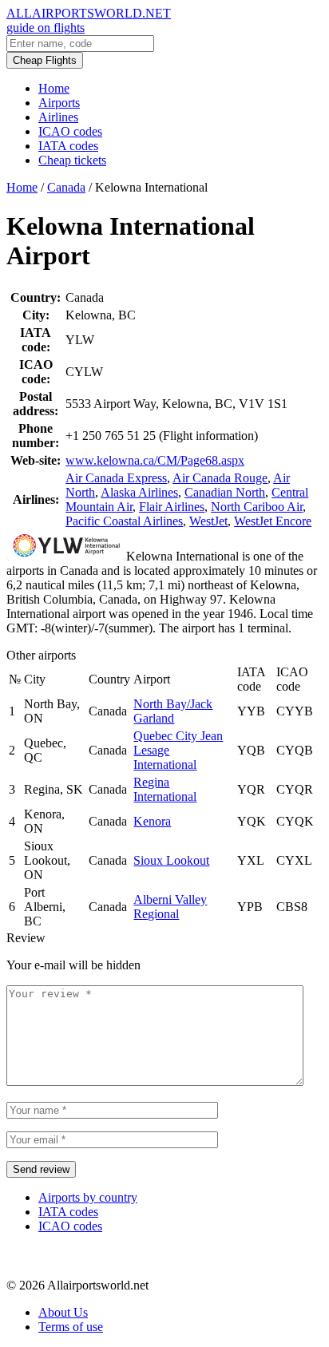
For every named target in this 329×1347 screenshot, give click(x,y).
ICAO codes (70, 131)
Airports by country (87, 1197)
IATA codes (68, 146)
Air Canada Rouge (220, 478)
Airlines (58, 117)
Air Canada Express (116, 478)
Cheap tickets (72, 160)
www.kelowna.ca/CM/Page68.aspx (154, 460)
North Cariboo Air (257, 506)
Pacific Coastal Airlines (124, 521)
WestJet (208, 521)
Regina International (164, 789)
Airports (59, 102)
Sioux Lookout (171, 860)
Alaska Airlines (139, 492)
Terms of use (70, 1326)
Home (53, 88)
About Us (63, 1312)
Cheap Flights (45, 60)
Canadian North (224, 492)
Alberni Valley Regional (170, 907)
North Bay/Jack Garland (172, 711)
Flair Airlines (171, 506)
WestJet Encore (272, 521)
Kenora (152, 821)
